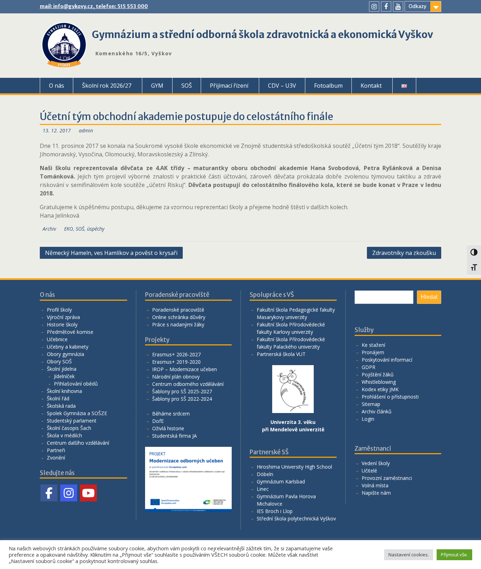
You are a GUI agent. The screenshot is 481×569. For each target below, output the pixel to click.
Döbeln (265, 474)
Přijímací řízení (229, 85)
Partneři (56, 450)
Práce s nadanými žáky (178, 324)
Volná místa (375, 485)
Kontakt (371, 85)
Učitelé (369, 470)
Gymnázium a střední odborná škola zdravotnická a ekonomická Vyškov (262, 34)
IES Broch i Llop (275, 511)
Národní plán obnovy (176, 376)
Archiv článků (377, 411)
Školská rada (61, 405)
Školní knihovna (64, 391)
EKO (68, 228)
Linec (263, 489)
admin (86, 130)
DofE (158, 421)
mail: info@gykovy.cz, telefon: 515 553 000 (94, 6)
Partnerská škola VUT (281, 354)
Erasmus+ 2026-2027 (176, 354)
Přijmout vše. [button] (454, 554)
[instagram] (374, 6)
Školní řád (58, 398)
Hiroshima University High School (294, 466)
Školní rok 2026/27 (106, 85)
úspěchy (95, 228)
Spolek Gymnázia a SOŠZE (77, 413)
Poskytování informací (387, 359)
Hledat (429, 297)
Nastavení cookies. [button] (408, 554)
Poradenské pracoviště (178, 309)
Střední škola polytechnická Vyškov (296, 518)
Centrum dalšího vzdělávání (78, 442)
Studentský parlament (71, 420)
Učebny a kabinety (67, 346)
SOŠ (186, 85)
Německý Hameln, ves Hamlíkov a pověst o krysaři (111, 253)
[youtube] (398, 6)
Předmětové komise (70, 332)
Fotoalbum (328, 85)
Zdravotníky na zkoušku (404, 253)
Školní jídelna (61, 368)
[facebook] (386, 6)
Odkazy (417, 6)
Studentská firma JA (174, 435)
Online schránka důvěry (178, 317)
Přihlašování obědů (76, 383)
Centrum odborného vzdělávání (188, 384)
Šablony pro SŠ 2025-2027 (182, 391)
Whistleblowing (379, 382)
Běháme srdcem (171, 413)
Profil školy (59, 309)
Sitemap (371, 404)
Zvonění (56, 457)
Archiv (49, 228)
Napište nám (376, 492)
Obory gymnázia (65, 354)
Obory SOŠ (59, 361)
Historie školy (62, 324)
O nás (56, 85)
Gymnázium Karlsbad (281, 481)
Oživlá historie (168, 428)
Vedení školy (376, 463)
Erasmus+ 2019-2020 (176, 361)
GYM (157, 85)
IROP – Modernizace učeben (184, 369)
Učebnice (57, 339)
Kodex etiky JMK (380, 389)
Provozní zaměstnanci (387, 478)
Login (368, 418)
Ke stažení (373, 345)
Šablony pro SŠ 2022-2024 (182, 398)
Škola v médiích (64, 435)
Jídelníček (64, 376)
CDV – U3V (282, 85)
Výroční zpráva (63, 317)
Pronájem (373, 352)
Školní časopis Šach (69, 428)
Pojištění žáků (378, 374)
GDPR (368, 367)
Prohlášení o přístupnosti (390, 396)
